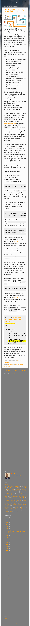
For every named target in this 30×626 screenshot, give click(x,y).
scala (22, 364)
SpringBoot (6, 507)
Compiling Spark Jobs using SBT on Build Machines (14, 10)
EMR (22, 490)
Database (18, 489)
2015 (7, 540)
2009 (7, 550)
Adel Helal (14, 473)
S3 (16, 364)
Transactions (17, 510)
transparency (24, 510)
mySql (11, 499)
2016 (7, 539)
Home (15, 370)
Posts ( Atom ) (13, 373)
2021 (7, 524)
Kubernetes (15, 496)
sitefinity (19, 504)
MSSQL (22, 497)
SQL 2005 (17, 507)
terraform (8, 510)
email (10, 490)
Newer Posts (7, 370)
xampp (11, 511)
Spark (9, 366)
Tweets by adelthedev (9, 577)
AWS (7, 486)
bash (12, 486)
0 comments (7, 362)
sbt (19, 364)
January (9, 529)
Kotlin (10, 496)
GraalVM (8, 493)
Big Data (17, 486)
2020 (7, 526)
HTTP (17, 493)
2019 (7, 528)
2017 (7, 537)
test (12, 510)
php (17, 500)
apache (25, 484)
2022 (7, 522)
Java (25, 493)
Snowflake (25, 504)
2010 (7, 548)
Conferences (20, 487)
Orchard (25, 499)
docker (12, 364)
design (23, 489)
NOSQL (20, 499)
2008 (7, 552)
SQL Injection (7, 508)
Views (7, 511)
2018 (7, 535)
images (21, 493)
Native (15, 499)
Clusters (10, 487)
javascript (9, 494)
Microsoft (16, 497)
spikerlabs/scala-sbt (10, 123)
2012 (7, 544)
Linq (19, 496)
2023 (7, 520)
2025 (7, 517)
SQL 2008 (23, 507)
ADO (13, 484)
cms (15, 487)
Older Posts (23, 370)
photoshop (13, 500)
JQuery (23, 494)
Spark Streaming (16, 505)
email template (16, 490)
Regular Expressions (21, 501)
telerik (25, 508)
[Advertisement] (15, 389)
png (21, 500)
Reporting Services (8, 503)
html (12, 493)
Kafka (6, 496)
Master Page (24, 496)
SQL (11, 507)
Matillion (7, 497)
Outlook (7, 500)
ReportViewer (15, 503)
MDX (12, 497)
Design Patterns (7, 618)
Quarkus (25, 500)
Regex (13, 501)
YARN (15, 511)
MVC (6, 499)
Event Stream (14, 492)
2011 (7, 546)
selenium (14, 504)
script (5, 366)
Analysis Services (19, 484)
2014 (7, 542)
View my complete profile (16, 475)
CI (9, 364)
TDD (22, 508)
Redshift (8, 501)
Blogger (17, 623)
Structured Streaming (15, 508)
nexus (16, 241)
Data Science (10, 489)
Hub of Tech (15, 3)
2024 (7, 519)
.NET (7, 485)
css (26, 487)
